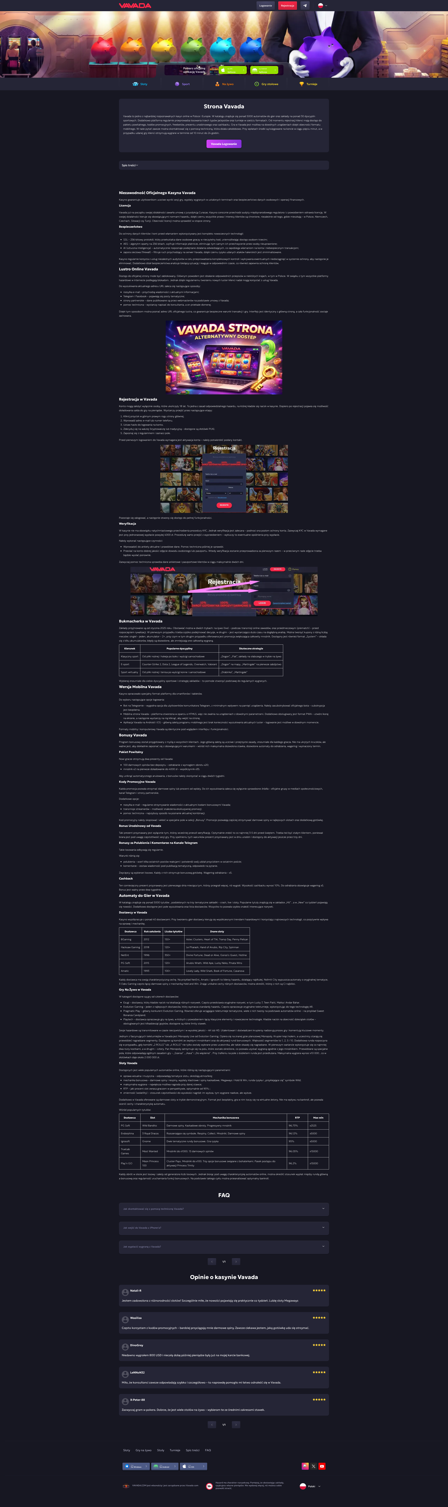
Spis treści (193, 1450)
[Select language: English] (323, 5)
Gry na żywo (144, 1450)
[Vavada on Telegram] (305, 5)
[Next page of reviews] (236, 1424)
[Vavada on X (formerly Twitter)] (313, 1466)
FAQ (208, 1450)
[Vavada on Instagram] (305, 1466)
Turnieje (175, 1450)
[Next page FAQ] (236, 1261)
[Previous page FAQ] (212, 1261)
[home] (135, 5)
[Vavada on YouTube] (322, 1466)
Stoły (160, 1450)
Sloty (126, 1450)
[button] (444, 44)
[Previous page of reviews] (212, 1424)
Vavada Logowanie (224, 144)
